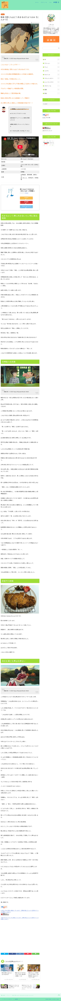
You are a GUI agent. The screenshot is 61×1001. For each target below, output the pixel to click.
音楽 (51, 93)
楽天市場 (26, 201)
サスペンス (51, 74)
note (50, 2)
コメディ (51, 70)
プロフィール (44, 2)
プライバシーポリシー (7, 999)
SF (51, 59)
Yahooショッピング (26, 206)
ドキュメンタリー (51, 78)
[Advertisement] (20, 935)
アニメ (2, 14)
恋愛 (51, 89)
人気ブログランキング (47, 130)
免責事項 (16, 999)
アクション (51, 63)
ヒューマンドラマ (51, 82)
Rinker (26, 193)
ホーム (37, 2)
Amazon (26, 197)
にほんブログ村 (46, 117)
